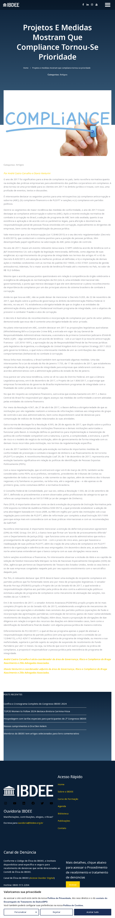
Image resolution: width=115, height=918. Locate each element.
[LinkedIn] (24, 803)
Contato (62, 828)
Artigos (63, 74)
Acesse (73, 884)
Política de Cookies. (73, 905)
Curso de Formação (68, 798)
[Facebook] (33, 803)
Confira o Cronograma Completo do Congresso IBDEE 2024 (35, 703)
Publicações (64, 820)
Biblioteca (63, 813)
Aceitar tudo (93, 912)
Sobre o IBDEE (65, 791)
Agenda (62, 806)
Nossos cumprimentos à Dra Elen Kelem (25, 726)
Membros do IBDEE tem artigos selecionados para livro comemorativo (41, 733)
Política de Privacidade (59, 898)
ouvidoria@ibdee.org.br (30, 822)
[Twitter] (42, 803)
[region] (57, 902)
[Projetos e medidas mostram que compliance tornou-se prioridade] (57, 155)
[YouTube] (14, 803)
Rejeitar (56, 912)
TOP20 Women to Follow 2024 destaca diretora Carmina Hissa (37, 711)
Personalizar (20, 912)
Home (25, 68)
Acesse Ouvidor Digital (42, 877)
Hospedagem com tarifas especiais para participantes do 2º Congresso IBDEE (45, 718)
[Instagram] (5, 803)
